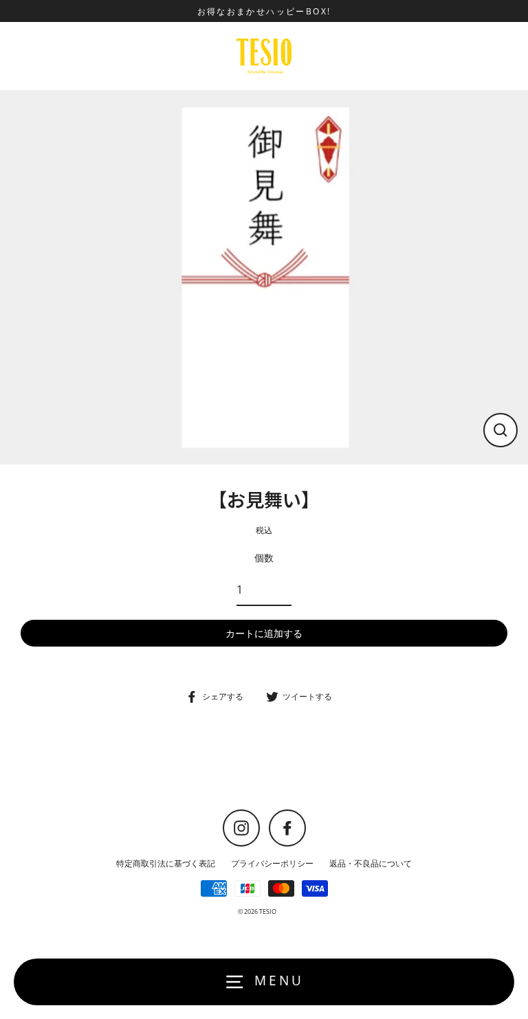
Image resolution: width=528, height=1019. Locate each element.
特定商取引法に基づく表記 (165, 863)
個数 (264, 557)
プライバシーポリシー (272, 863)
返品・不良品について (370, 863)
